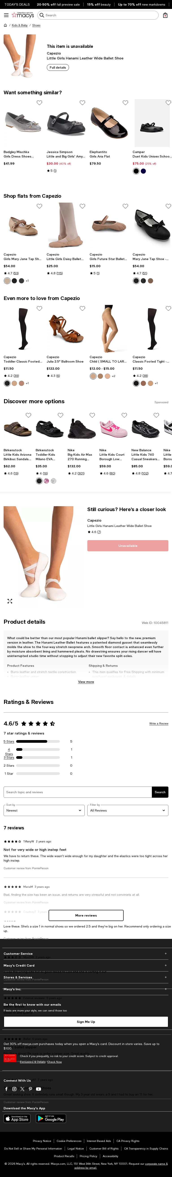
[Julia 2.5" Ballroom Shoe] (66, 329)
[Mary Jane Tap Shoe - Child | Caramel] (152, 227)
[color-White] (53, 481)
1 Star (9, 773)
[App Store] (17, 1118)
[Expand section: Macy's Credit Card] (86, 965)
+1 (27, 280)
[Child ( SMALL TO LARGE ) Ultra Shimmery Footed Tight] (109, 329)
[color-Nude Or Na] (143, 383)
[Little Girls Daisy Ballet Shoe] (66, 227)
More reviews (86, 915)
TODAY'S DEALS (17, 4)
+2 (113, 376)
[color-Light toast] (107, 376)
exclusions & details (122, 676)
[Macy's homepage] (5, 25)
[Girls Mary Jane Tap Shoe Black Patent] (23, 227)
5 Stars (9, 741)
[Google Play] (51, 1118)
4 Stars (9, 750)
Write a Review (158, 723)
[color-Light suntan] (21, 383)
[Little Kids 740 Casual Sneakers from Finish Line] (145, 429)
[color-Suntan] (100, 376)
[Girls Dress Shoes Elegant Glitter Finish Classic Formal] (23, 123)
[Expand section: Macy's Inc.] (86, 989)
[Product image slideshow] (44, 556)
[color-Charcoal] (21, 280)
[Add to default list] (39, 102)
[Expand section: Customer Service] (86, 953)
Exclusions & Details (32, 1062)
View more (86, 682)
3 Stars (9, 757)
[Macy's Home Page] (23, 15)
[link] (23, 158)
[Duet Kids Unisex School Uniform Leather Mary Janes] (152, 123)
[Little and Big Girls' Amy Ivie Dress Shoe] (66, 123)
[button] (44, 556)
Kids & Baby (20, 25)
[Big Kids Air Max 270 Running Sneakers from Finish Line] (82, 429)
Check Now (54, 1062)
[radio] (136, 171)
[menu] (6, 15)
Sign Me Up (86, 1022)
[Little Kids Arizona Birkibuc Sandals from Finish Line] (18, 429)
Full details (58, 67)
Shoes (36, 25)
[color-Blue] (143, 171)
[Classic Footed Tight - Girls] (152, 329)
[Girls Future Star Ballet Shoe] (109, 227)
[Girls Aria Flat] (109, 123)
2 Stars (9, 765)
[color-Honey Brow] (150, 383)
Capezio (54, 53)
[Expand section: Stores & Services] (86, 977)
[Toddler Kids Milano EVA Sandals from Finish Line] (50, 429)
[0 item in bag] (165, 15)
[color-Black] (136, 171)
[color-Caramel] (7, 280)
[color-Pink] (46, 481)
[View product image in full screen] (10, 601)
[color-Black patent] (143, 280)
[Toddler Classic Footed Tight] (23, 329)
